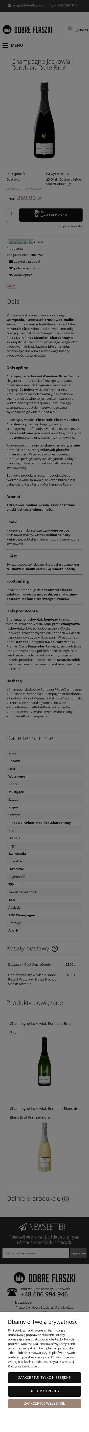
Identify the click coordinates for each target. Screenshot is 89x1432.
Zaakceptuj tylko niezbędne (44, 1378)
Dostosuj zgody (45, 1391)
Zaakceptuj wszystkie (44, 1403)
